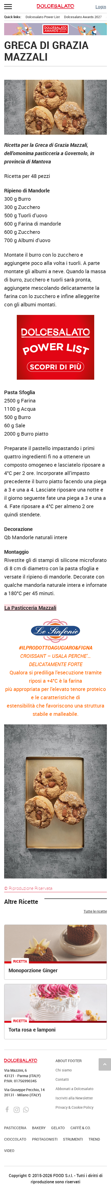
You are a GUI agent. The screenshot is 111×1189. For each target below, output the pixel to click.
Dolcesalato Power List (43, 17)
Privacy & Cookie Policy (74, 1107)
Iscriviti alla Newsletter (74, 1098)
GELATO (58, 1127)
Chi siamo (64, 1070)
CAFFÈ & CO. (80, 1127)
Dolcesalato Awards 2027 (83, 17)
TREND (94, 1139)
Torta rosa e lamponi (32, 1029)
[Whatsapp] (26, 1109)
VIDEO (9, 1150)
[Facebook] (8, 1109)
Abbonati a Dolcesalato (74, 1088)
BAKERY (39, 1127)
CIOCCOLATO (15, 1139)
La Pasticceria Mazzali (30, 607)
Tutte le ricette (95, 911)
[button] (8, 6)
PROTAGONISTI (45, 1139)
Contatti (62, 1079)
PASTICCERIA (15, 1127)
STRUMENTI (73, 1139)
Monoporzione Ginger (33, 970)
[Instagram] (17, 1109)
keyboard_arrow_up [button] (105, 1064)
